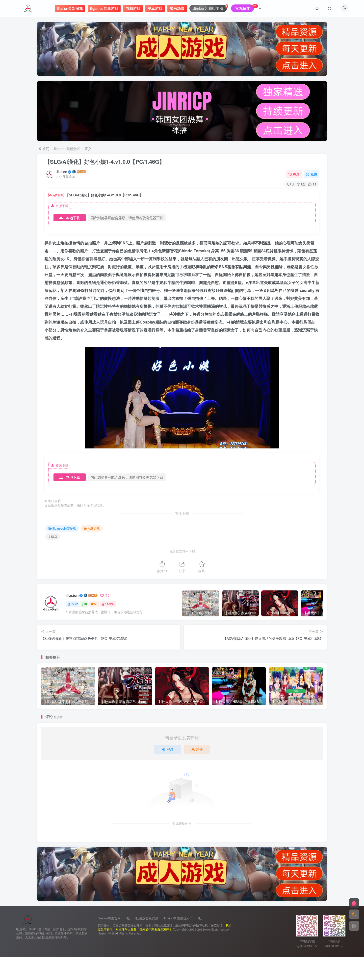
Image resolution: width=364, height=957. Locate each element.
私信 (313, 174)
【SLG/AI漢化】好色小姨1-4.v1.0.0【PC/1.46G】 (105, 161)
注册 (199, 749)
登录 (170, 749)
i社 (128, 918)
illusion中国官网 (109, 918)
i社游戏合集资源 (146, 918)
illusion (61, 171)
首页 (45, 148)
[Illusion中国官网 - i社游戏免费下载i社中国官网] (28, 919)
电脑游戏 (94, 528)
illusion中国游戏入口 (178, 918)
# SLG (53, 536)
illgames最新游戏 (66, 148)
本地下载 (73, 217)
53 (96, 604)
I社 (200, 918)
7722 (74, 604)
